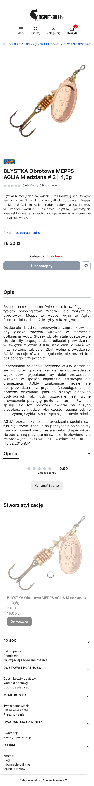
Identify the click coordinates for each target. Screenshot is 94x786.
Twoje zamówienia (16, 705)
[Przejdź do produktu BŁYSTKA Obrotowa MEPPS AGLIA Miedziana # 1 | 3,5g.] (47, 554)
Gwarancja (11, 733)
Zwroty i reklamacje (17, 737)
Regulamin (10, 655)
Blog (6, 760)
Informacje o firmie (16, 764)
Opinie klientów (14, 769)
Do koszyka (19, 621)
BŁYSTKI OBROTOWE (77, 44)
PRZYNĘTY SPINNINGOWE (42, 44)
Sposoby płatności (16, 687)
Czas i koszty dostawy (19, 678)
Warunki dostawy (15, 683)
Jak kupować (13, 651)
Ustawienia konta (15, 710)
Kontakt (8, 756)
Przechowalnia (13, 714)
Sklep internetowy (42, 780)
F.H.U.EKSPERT (10, 44)
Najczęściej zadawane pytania (25, 660)
